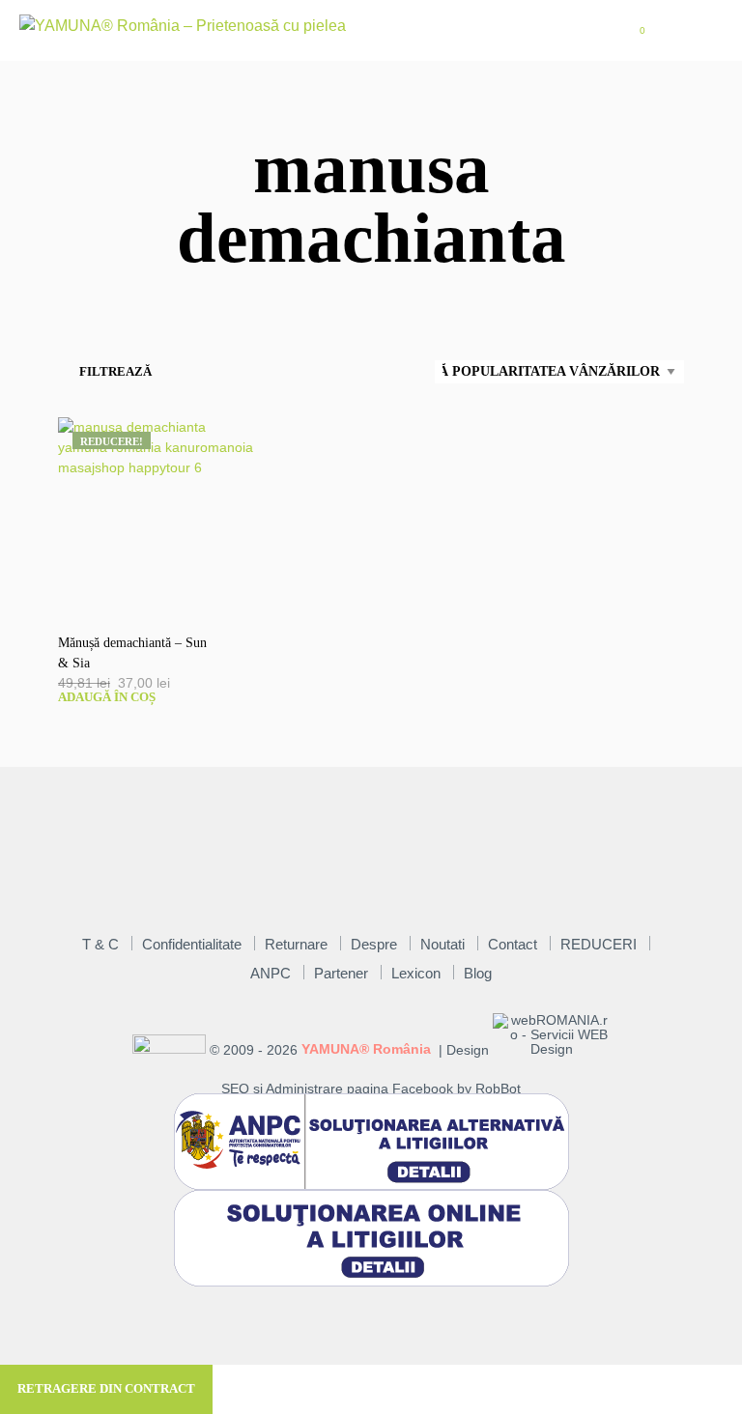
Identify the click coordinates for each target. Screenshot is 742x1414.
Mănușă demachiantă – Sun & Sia (132, 653)
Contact (512, 944)
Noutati (442, 944)
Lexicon (416, 973)
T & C (100, 944)
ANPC (270, 973)
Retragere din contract (106, 1388)
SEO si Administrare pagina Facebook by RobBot (371, 1089)
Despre (374, 944)
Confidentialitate (192, 944)
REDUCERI (598, 944)
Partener (341, 973)
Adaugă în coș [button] (107, 697)
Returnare (296, 944)
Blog (478, 973)
